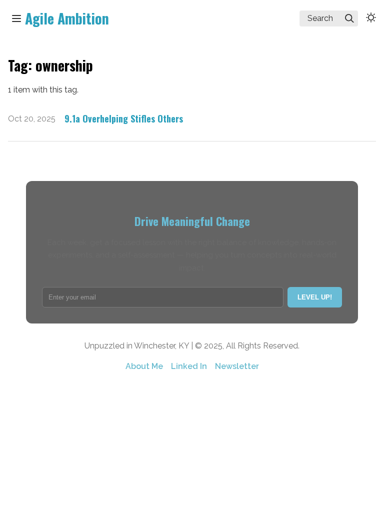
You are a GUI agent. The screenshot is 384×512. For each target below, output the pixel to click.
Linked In (189, 366)
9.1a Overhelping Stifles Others (123, 118)
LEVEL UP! (315, 297)
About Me (144, 366)
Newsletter (237, 366)
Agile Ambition (67, 18)
